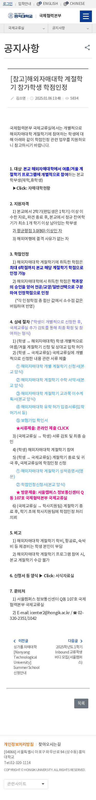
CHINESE (77, 4)
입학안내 (24, 4)
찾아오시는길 (49, 744)
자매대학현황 (39, 188)
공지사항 (58, 28)
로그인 (8, 4)
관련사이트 (26, 784)
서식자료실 (65, 576)
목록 (81, 703)
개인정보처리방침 (19, 744)
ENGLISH (50, 4)
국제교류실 (16, 28)
